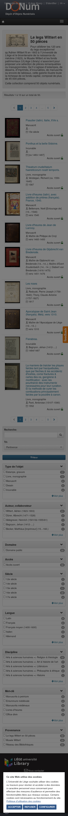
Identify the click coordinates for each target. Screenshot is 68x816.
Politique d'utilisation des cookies (23, 801)
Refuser (30, 807)
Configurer (47, 807)
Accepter (14, 807)
